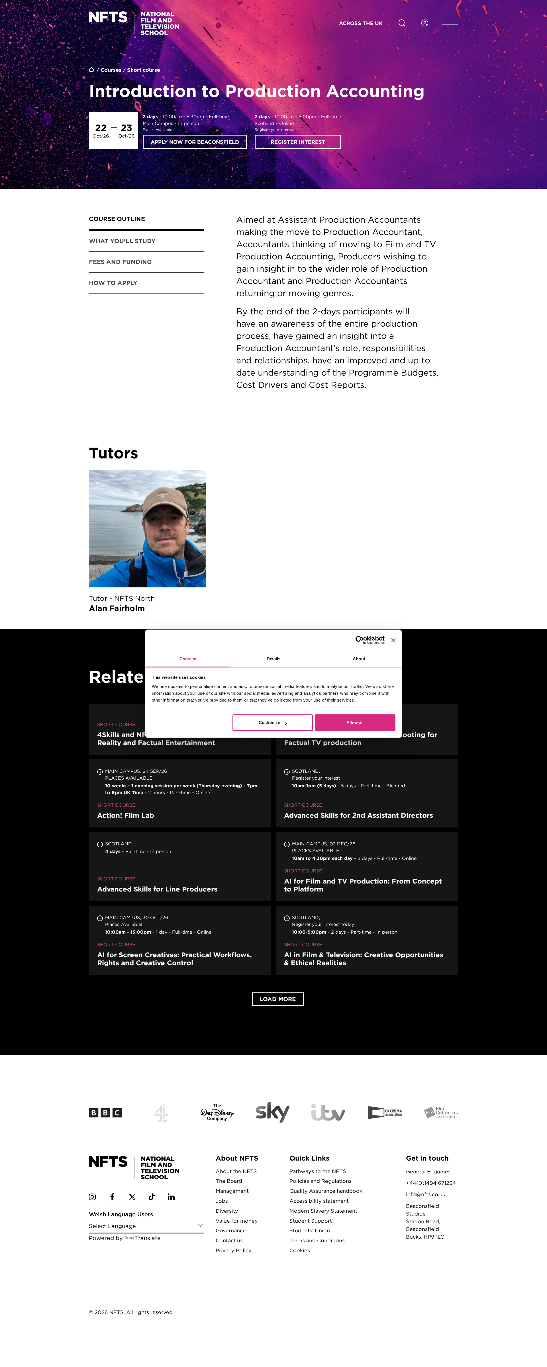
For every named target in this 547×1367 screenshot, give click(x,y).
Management (232, 1191)
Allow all (355, 722)
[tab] (146, 220)
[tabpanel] (338, 311)
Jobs (222, 1201)
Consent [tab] (188, 658)
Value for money (237, 1220)
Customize (269, 722)
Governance (231, 1230)
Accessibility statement (319, 1201)
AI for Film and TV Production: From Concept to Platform (367, 866)
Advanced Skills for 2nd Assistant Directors (367, 793)
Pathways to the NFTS (317, 1171)
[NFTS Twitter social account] (132, 1197)
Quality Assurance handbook (325, 1191)
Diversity (227, 1211)
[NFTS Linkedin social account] (171, 1197)
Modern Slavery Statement (323, 1211)
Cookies (299, 1250)
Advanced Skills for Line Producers (180, 866)
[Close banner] (393, 640)
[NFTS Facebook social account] (112, 1197)
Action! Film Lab (180, 793)
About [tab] (359, 658)
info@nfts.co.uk (425, 1194)
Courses (111, 70)
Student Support (310, 1220)
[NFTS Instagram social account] (92, 1197)
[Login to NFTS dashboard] (424, 23)
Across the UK (361, 23)
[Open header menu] (450, 23)
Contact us (229, 1240)
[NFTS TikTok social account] (152, 1197)
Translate (148, 1238)
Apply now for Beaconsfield (195, 142)
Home (92, 70)
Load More (278, 999)
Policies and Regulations (320, 1181)
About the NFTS (236, 1171)
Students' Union (309, 1230)
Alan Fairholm (147, 542)
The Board (229, 1181)
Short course (143, 70)
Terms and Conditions (317, 1240)
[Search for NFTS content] (402, 23)
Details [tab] (274, 658)
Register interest (298, 142)
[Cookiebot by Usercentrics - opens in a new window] (360, 640)
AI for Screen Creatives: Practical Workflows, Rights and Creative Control (180, 940)
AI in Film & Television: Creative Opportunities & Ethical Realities (367, 940)
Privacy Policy (234, 1250)
